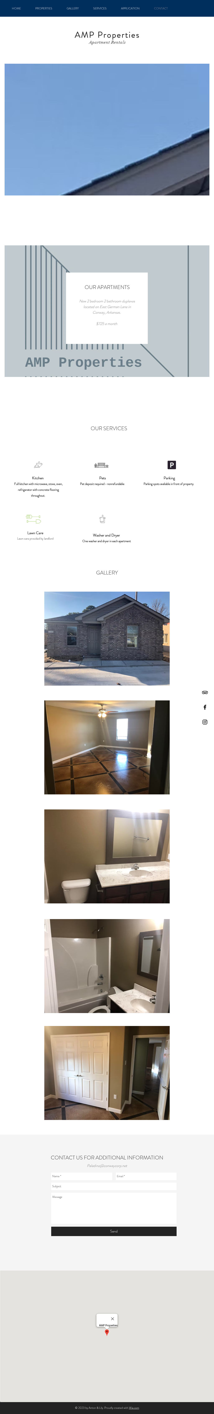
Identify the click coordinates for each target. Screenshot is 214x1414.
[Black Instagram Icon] (205, 722)
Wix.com (134, 1408)
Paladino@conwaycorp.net (107, 1165)
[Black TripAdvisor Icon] (205, 692)
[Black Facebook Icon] (205, 707)
